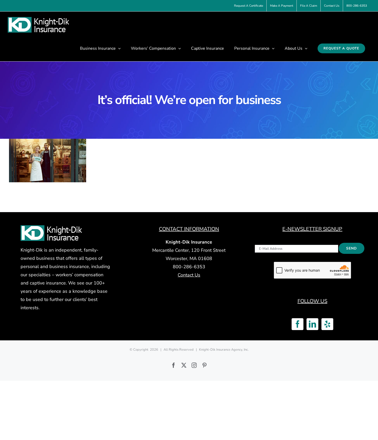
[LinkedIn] (312, 324)
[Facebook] (297, 324)
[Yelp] (327, 324)
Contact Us (189, 275)
